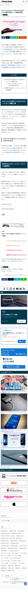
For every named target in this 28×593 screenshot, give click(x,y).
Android (12, 530)
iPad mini (5, 14)
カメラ (23, 553)
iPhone (13, 540)
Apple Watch (16, 533)
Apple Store (5, 533)
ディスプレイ (16, 560)
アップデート (5, 553)
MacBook (20, 269)
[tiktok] (14, 288)
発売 (24, 568)
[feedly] (20, 288)
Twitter (4, 550)
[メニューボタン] (26, 1)
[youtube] (17, 288)
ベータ (21, 563)
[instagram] (10, 288)
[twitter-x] (7, 288)
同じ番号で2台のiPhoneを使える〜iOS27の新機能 (13, 447)
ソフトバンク (5, 560)
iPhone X (23, 545)
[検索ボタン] (23, 1)
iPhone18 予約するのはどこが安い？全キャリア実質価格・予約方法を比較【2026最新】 (18, 225)
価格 (10, 565)
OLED (3, 271)
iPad (18, 538)
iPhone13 (14, 543)
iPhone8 (22, 540)
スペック (4, 558)
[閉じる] (25, 577)
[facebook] (4, 288)
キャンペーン (5, 555)
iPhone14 (5, 545)
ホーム (2, 575)
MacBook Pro (13, 548)
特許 (17, 568)
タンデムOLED (12, 148)
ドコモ (13, 563)
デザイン (4, 563)
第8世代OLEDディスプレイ (12, 49)
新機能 (4, 568)
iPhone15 (14, 545)
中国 (3, 565)
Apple (4, 269)
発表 (3, 570)
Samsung (23, 548)
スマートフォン (15, 558)
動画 (17, 565)
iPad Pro (4, 540)
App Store (5, 535)
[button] (3, 37)
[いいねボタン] (3, 214)
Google (4, 538)
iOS (12, 538)
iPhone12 (5, 543)
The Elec (8, 204)
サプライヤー (9, 271)
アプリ (15, 553)
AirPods (4, 530)
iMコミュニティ (22, 259)
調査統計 (11, 570)
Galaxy (19, 535)
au (13, 535)
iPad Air (3, 65)
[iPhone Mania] (6, 1)
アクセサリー (13, 550)
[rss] (23, 288)
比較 (11, 568)
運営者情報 (7, 575)
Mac (3, 548)
